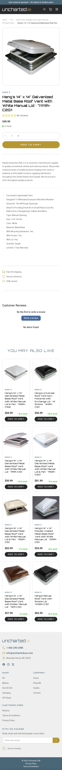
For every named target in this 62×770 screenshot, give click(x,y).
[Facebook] (3, 664)
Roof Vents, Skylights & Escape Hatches (32, 20)
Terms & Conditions (11, 715)
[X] (13, 664)
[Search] (44, 9)
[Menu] (57, 9)
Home (4, 20)
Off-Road (6, 698)
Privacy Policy (8, 720)
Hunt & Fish (7, 688)
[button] (9, 115)
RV (12, 20)
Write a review (31, 318)
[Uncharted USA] (16, 9)
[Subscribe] (56, 740)
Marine (5, 683)
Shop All (37, 683)
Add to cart (16, 419)
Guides (36, 688)
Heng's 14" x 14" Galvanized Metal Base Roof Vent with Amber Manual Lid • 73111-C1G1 (16, 601)
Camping (6, 693)
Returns (6, 710)
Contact (37, 693)
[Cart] (50, 9)
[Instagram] (8, 664)
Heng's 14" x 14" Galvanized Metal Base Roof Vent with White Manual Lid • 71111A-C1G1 (15, 466)
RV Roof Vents (8, 23)
